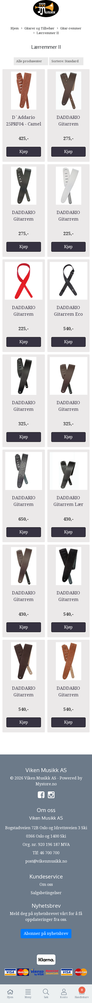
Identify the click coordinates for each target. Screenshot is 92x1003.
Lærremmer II (48, 33)
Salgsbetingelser (46, 892)
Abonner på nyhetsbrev (46, 933)
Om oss (46, 884)
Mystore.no (46, 784)
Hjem (15, 28)
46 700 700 (49, 853)
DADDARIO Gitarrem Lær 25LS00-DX (68, 504)
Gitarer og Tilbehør (39, 28)
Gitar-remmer (70, 28)
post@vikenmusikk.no (46, 861)
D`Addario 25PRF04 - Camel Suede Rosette (23, 124)
